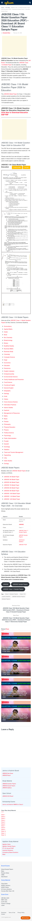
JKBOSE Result (6, 775)
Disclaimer (3, 912)
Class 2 (3, 816)
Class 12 (3, 835)
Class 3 (3, 818)
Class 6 (3, 824)
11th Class (7, 7)
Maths (6, 416)
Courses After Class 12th (7, 891)
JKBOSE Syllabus (7, 787)
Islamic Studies (8, 407)
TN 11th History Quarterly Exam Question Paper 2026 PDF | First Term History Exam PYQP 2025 (15, 649)
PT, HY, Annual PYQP (8, 848)
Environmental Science (11, 377)
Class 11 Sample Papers (11, 594)
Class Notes (4, 883)
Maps (3, 854)
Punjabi (6, 441)
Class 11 (3, 833)
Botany (6, 343)
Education (7, 365)
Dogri (5, 360)
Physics (6, 430)
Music (5, 419)
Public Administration (10, 438)
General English (8, 388)
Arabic (6, 332)
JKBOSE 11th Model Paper (12, 496)
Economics (7, 363)
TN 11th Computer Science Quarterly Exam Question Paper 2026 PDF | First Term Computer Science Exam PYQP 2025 (14, 694)
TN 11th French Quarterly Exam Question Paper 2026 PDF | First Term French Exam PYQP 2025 (15, 672)
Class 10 (3, 831)
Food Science (8, 382)
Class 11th (22, 594)
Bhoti (5, 335)
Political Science (9, 433)
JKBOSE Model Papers (19, 471)
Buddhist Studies (9, 346)
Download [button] (16, 167)
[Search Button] (30, 2)
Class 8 (3, 827)
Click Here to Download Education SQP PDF (14, 113)
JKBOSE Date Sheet (7, 773)
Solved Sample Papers (7, 869)
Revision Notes (5, 873)
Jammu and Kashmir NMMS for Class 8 (12, 804)
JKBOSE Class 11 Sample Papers (23, 531)
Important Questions (7, 850)
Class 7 (3, 826)
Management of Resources (12, 413)
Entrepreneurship (9, 374)
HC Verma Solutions (6, 889)
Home (2, 7)
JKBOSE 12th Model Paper (12, 499)
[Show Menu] (2, 2)
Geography (7, 391)
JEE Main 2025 (5, 898)
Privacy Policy (21, 912)
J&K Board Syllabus (21, 540)
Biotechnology (8, 340)
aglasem (8, 2)
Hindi (5, 396)
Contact (3, 914)
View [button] (25, 167)
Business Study (8, 351)
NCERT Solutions (5, 885)
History (6, 399)
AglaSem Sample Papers (8, 846)
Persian (6, 421)
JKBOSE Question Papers (9, 783)
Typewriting (7, 455)
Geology (6, 393)
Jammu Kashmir (6, 596)
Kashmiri (6, 410)
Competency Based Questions (10, 852)
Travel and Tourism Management (13, 452)
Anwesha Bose (6, 33)
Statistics (6, 449)
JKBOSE (21, 524)
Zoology (6, 463)
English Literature (9, 371)
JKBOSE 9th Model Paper (11, 491)
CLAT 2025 (4, 901)
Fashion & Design (5, 903)
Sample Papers (6, 599)
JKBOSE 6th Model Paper (11, 482)
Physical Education (9, 427)
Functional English (9, 385)
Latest (2, 905)
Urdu (5, 458)
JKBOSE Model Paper (10, 94)
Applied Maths (8, 329)
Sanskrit (6, 444)
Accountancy (8, 326)
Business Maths (8, 349)
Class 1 (3, 814)
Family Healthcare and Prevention (14, 379)
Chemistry (7, 354)
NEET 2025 (4, 900)
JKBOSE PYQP (23, 544)
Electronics (7, 368)
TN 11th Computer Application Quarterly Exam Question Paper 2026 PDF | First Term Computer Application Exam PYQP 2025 (15, 717)
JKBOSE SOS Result (7, 796)
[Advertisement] (14, 46)
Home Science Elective (11, 402)
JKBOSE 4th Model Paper (11, 477)
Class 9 (3, 829)
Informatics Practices (10, 405)
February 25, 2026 (17, 33)
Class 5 (3, 822)
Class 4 (3, 820)
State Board (4, 876)
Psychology (7, 435)
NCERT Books (5, 887)
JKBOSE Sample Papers (20, 584)
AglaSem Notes (6, 844)
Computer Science (9, 357)
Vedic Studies (8, 461)
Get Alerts (26, 918)
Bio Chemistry (8, 337)
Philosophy (7, 424)
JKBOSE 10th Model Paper (12, 493)
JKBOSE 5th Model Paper (11, 479)
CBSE (2, 875)
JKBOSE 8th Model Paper (11, 488)
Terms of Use (12, 912)
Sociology (7, 447)
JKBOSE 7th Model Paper (11, 485)
